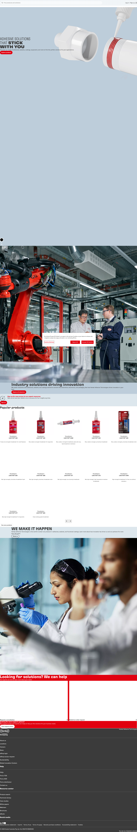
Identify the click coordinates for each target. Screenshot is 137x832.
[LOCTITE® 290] (41, 507)
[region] (69, 339)
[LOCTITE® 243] (96, 432)
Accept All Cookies (87, 342)
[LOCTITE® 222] (13, 432)
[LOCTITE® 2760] (124, 470)
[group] (68, 131)
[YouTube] (4, 828)
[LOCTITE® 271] (68, 470)
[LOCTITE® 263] (13, 470)
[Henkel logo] (4, 3)
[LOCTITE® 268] (41, 470)
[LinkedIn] (1, 828)
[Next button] (70, 526)
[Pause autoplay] (1, 244)
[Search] (2, 9)
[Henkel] (4, 735)
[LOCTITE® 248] (124, 432)
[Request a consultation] (34, 706)
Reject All (75, 342)
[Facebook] (2, 828)
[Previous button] (66, 526)
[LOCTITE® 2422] (68, 432)
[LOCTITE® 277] (13, 507)
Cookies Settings (49, 342)
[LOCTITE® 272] (96, 470)
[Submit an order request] (103, 706)
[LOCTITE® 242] (41, 432)
